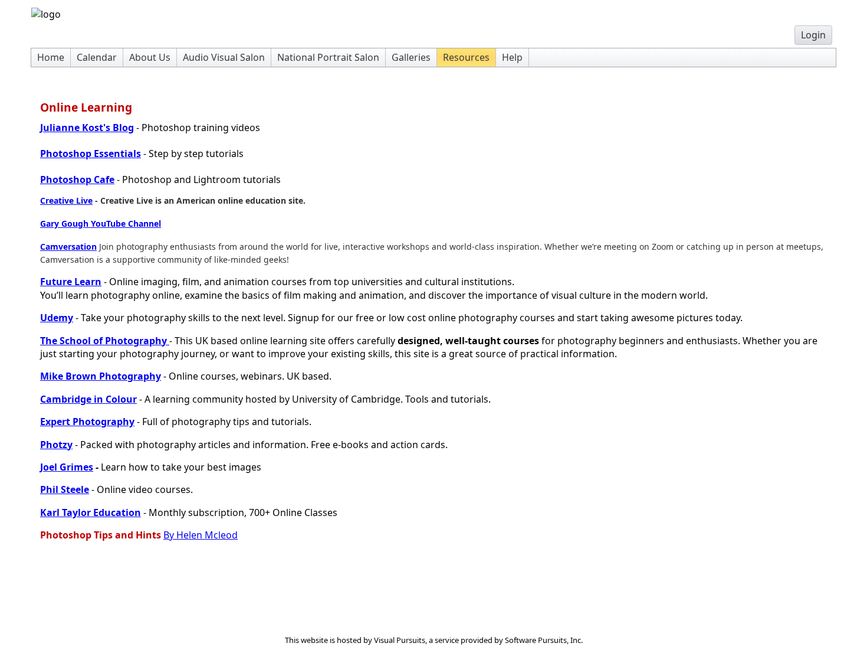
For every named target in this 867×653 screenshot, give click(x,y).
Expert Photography (87, 421)
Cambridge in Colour (88, 399)
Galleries (411, 57)
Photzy (56, 444)
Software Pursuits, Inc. (544, 640)
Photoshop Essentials (90, 153)
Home (50, 57)
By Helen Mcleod (200, 534)
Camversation (68, 246)
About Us (149, 57)
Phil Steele (64, 489)
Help (512, 57)
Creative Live (66, 200)
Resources (466, 57)
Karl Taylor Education (90, 512)
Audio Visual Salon (224, 57)
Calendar (97, 57)
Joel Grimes (66, 467)
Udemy (56, 317)
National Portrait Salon (328, 57)
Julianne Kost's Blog (87, 127)
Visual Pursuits (399, 640)
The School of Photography (104, 340)
